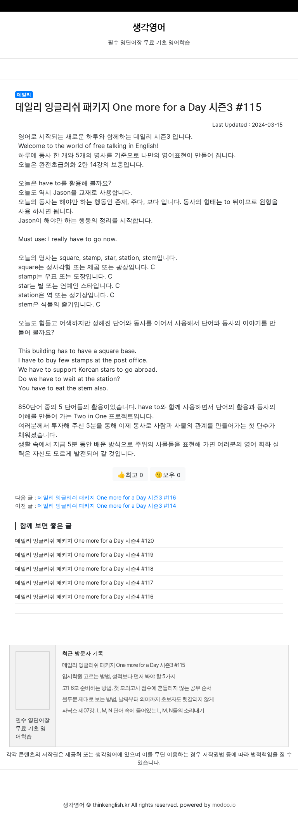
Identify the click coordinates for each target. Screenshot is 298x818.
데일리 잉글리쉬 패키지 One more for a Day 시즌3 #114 (107, 505)
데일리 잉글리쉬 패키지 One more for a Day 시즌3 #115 (123, 664)
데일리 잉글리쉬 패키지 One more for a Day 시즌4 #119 (84, 554)
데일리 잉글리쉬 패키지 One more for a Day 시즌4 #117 (84, 582)
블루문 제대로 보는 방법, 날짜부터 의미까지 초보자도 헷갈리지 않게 (138, 699)
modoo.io (224, 804)
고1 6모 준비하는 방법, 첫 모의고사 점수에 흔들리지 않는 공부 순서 (136, 687)
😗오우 (167, 475)
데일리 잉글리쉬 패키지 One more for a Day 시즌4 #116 (84, 596)
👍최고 (130, 475)
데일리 (24, 94)
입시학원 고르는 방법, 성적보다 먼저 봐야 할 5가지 (118, 676)
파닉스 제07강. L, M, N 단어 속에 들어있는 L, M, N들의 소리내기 (133, 710)
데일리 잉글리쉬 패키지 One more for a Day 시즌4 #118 (84, 568)
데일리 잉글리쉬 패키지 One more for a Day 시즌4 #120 (84, 540)
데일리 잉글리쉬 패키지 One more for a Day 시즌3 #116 (107, 497)
